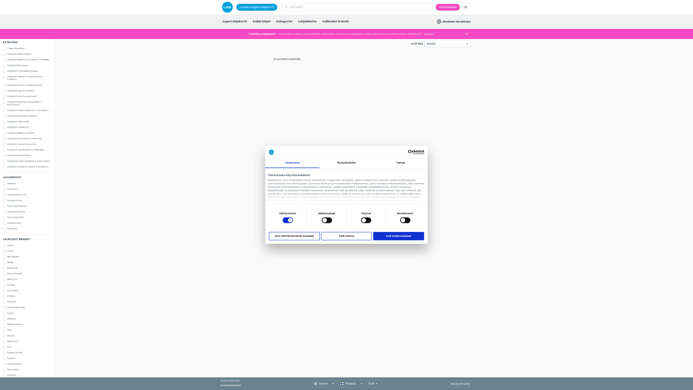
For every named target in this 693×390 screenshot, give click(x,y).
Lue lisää (429, 33)
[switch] (327, 220)
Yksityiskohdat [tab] (346, 162)
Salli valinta (346, 236)
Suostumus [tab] (292, 162)
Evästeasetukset (231, 385)
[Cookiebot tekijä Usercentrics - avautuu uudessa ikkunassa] (408, 152)
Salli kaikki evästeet (398, 236)
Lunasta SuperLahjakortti (256, 7)
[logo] (228, 7)
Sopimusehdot (230, 380)
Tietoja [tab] (400, 162)
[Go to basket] (465, 7)
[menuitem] (234, 22)
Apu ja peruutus (460, 383)
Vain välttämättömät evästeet (294, 236)
